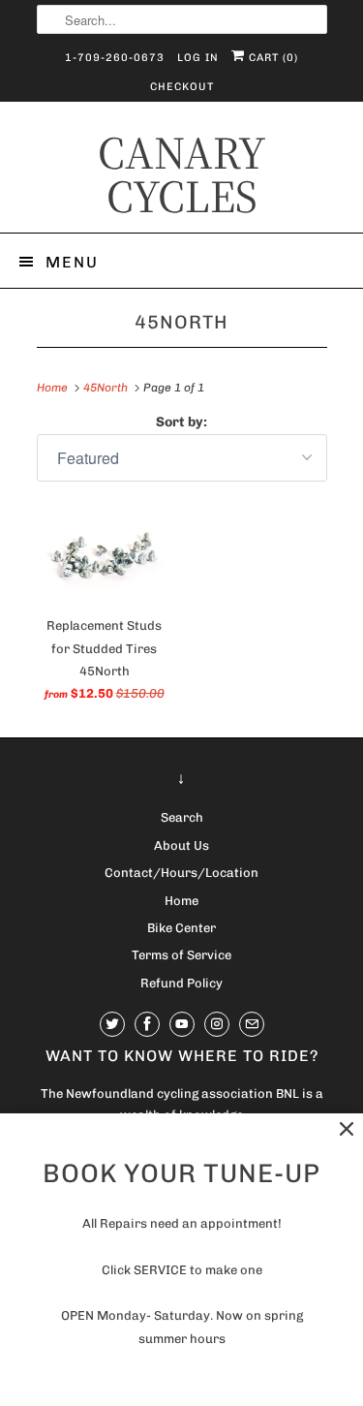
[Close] (346, 1129)
